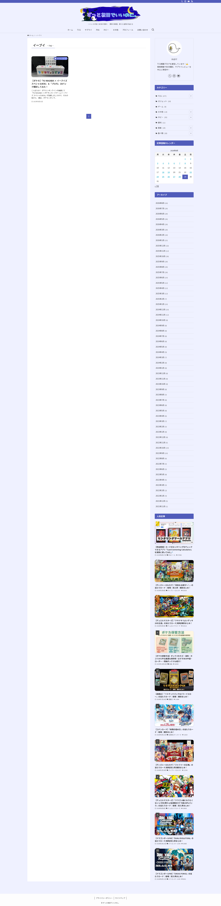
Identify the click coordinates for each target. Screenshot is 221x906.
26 (169, 177)
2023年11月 (162, 378)
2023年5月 (161, 410)
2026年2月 (162, 235)
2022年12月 (162, 437)
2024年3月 (161, 357)
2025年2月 (161, 299)
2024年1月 (161, 368)
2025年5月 (162, 283)
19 (169, 172)
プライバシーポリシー (104, 898)
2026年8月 (162, 203)
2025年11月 (162, 251)
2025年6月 (162, 277)
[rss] (192, 1)
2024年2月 (161, 362)
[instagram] (185, 1)
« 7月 (157, 186)
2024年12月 (162, 309)
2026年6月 (162, 213)
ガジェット (164, 101)
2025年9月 (162, 261)
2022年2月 (161, 490)
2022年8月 (161, 458)
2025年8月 (162, 267)
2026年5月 (162, 219)
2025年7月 (162, 272)
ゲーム (162, 106)
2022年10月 (162, 447)
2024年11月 (162, 314)
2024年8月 (161, 330)
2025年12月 (162, 245)
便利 (161, 122)
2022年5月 (161, 474)
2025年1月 (162, 304)
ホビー (162, 117)
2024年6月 (161, 341)
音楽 (161, 128)
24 (158, 177)
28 (180, 177)
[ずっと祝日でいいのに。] (110, 13)
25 (163, 177)
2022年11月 (162, 442)
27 (174, 177)
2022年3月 (161, 485)
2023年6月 (161, 405)
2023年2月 (161, 426)
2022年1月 (161, 495)
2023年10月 (162, 384)
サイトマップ (120, 898)
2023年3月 (161, 421)
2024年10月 (162, 320)
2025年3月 (162, 293)
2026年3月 (162, 229)
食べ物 (162, 133)
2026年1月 (162, 240)
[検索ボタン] (153, 30)
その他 (162, 112)
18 (163, 172)
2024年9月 (161, 325)
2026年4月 (162, 224)
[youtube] (188, 1)
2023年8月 (161, 394)
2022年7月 (161, 463)
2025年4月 (162, 288)
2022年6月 (161, 469)
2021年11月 (162, 506)
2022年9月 (162, 453)
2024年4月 (161, 352)
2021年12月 (162, 501)
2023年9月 (161, 389)
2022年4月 (161, 479)
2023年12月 (162, 373)
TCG (162, 96)
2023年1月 (161, 431)
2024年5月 (161, 346)
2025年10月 (162, 256)
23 (191, 172)
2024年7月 (161, 336)
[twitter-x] (182, 1)
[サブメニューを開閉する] (191, 96)
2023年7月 (161, 400)
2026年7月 (162, 208)
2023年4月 (161, 416)
